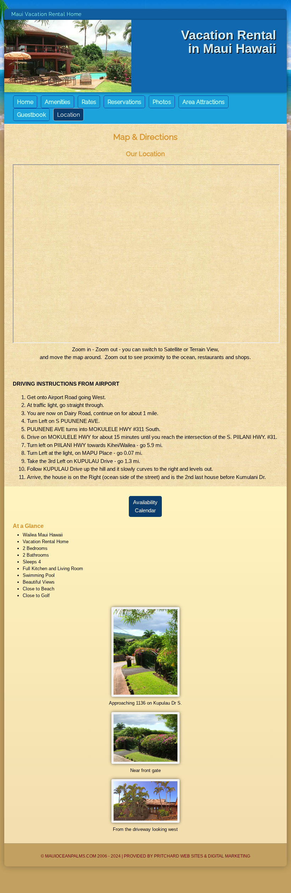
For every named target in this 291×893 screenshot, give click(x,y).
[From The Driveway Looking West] (145, 821)
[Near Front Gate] (145, 762)
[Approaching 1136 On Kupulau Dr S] (145, 695)
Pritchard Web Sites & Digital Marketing (202, 856)
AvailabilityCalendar (145, 506)
